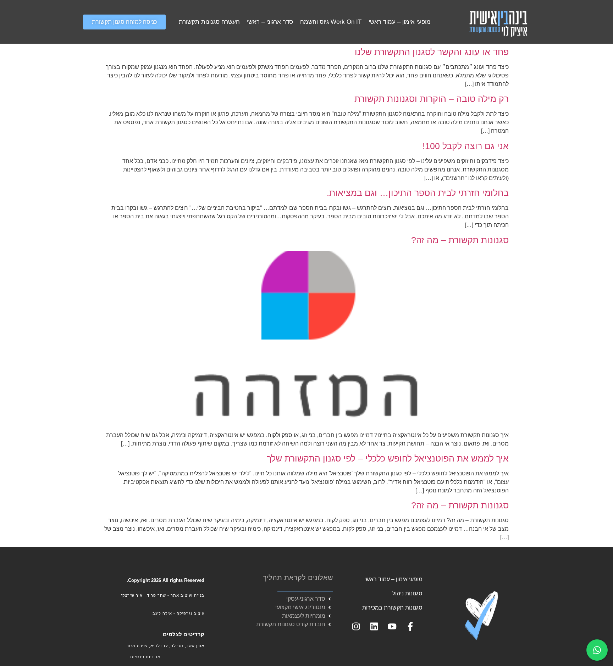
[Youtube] (392, 626)
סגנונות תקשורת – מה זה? (460, 240)
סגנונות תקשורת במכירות (392, 608)
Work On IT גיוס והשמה (330, 21)
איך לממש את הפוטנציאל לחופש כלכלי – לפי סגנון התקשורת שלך (388, 458)
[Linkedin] (374, 626)
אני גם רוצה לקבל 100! (466, 146)
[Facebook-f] (410, 626)
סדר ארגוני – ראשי (270, 21)
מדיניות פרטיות (145, 657)
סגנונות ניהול (407, 593)
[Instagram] (356, 626)
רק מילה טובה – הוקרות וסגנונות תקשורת (431, 99)
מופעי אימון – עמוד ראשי (400, 21)
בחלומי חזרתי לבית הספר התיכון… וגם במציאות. (418, 193)
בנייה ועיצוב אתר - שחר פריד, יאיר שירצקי (162, 595)
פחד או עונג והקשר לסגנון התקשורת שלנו (432, 52)
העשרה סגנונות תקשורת (209, 21)
